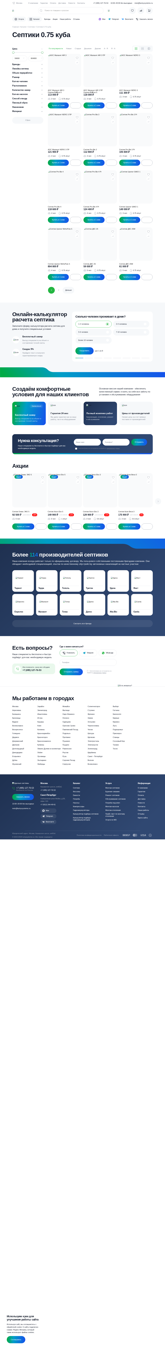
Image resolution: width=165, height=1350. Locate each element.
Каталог (23, 27)
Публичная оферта (111, 835)
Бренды (47, 19)
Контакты (81, 3)
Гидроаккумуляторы (81, 810)
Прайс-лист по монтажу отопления (115, 815)
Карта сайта (143, 818)
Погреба (76, 799)
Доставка (62, 3)
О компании (33, 3)
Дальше (68, 290)
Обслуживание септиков (115, 799)
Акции (55, 19)
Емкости (76, 795)
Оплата (53, 3)
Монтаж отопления (113, 810)
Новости (71, 3)
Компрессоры (78, 806)
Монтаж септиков (112, 788)
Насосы (76, 803)
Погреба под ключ (112, 803)
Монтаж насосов (112, 806)
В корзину (75, 105)
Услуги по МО (111, 820)
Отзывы (76, 19)
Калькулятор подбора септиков (85, 814)
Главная (15, 27)
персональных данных (113, 448)
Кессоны (76, 791)
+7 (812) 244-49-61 (48, 805)
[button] (158, 501)
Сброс (27, 120)
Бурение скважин (112, 791)
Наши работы (65, 19)
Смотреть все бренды (82, 623)
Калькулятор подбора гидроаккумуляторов (82, 819)
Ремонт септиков (112, 795)
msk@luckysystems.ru (144, 3)
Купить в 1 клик (58, 105)
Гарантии (44, 3)
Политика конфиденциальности (89, 835)
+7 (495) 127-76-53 (100, 3)
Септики (31, 27)
